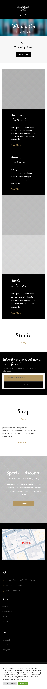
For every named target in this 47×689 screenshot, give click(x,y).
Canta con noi (7, 611)
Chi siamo (6, 606)
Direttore (6, 616)
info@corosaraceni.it (14, 585)
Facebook (6, 640)
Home (18, 32)
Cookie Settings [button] (10, 683)
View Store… (23, 442)
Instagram (6, 650)
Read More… (16, 144)
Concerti (5, 621)
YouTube (5, 645)
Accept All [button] (23, 683)
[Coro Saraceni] (23, 8)
